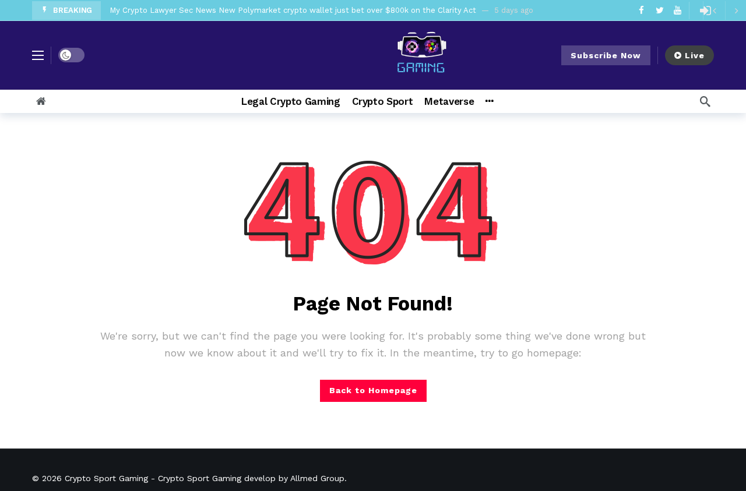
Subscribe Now (606, 55)
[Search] (705, 101)
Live (695, 55)
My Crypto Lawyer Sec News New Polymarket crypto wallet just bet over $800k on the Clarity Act (293, 10)
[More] (489, 101)
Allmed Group (317, 478)
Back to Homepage (373, 390)
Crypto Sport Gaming (106, 478)
